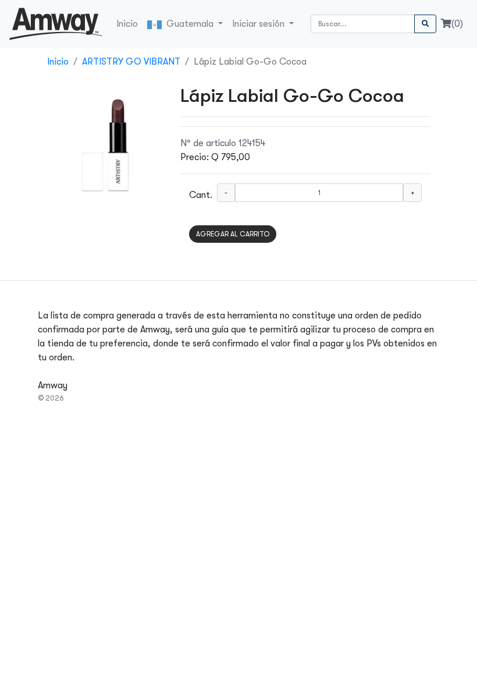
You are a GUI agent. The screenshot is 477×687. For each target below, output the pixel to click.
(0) (457, 24)
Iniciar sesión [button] (259, 24)
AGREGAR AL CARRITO (232, 234)
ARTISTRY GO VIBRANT (131, 61)
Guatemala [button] (189, 24)
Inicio (127, 24)
